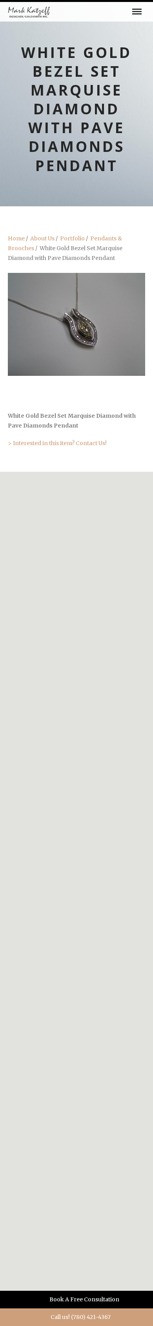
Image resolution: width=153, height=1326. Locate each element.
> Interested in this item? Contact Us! (57, 443)
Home (16, 238)
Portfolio (72, 238)
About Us (42, 238)
